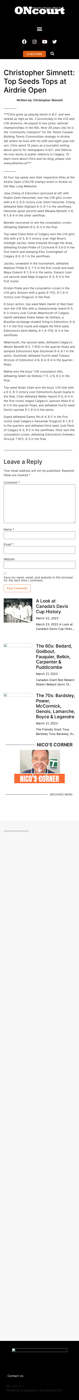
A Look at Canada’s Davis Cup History (52, 606)
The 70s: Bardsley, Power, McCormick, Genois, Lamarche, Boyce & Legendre (55, 706)
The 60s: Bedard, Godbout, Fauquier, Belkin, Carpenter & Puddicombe (54, 656)
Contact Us (15, 1376)
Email (9, 544)
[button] (39, 29)
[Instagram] (34, 41)
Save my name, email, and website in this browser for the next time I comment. (38, 579)
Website (9, 559)
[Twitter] (54, 41)
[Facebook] (24, 41)
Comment (12, 482)
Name (9, 529)
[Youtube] (44, 41)
